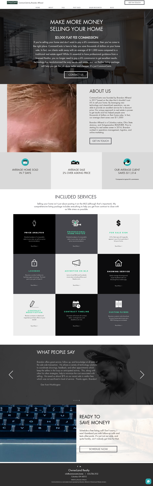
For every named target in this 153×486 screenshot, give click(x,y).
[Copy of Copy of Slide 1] (79, 400)
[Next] (142, 375)
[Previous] (11, 375)
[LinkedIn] (80, 466)
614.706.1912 (92, 474)
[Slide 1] (76, 400)
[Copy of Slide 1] (73, 400)
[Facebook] (78, 466)
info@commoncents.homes (74, 474)
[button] (134, 2)
